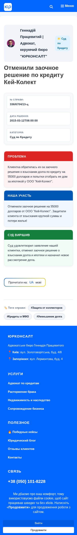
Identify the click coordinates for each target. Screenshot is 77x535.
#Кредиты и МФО (18, 316)
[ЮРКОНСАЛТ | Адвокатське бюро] (8, 7)
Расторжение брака (22, 391)
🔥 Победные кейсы (23, 432)
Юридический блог (22, 440)
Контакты (15, 457)
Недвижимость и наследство (29, 400)
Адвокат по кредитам (23, 383)
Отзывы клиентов (21, 448)
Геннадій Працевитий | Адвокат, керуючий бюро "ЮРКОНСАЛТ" (34, 43)
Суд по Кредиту (21, 137)
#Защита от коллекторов (46, 307)
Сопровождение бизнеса (26, 408)
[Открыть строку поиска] (51, 7)
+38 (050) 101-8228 (26, 481)
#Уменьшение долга (49, 316)
